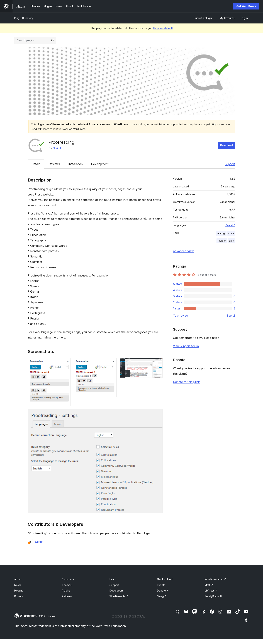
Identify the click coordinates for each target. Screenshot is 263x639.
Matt (209, 584)
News (17, 584)
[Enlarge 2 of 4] (112, 362)
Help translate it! (163, 28)
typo (231, 240)
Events (161, 584)
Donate (163, 590)
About (17, 579)
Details (35, 164)
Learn (112, 579)
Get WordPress (246, 6)
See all (231, 315)
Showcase (68, 579)
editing (221, 233)
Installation (75, 164)
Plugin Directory (23, 18)
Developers (116, 590)
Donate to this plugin (186, 382)
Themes (67, 584)
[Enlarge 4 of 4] (158, 414)
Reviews (54, 164)
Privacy (18, 596)
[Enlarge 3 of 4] (158, 362)
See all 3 (230, 225)
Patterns (67, 596)
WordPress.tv (118, 596)
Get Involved (164, 579)
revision (222, 240)
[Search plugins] (52, 40)
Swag (162, 596)
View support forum (186, 346)
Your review (180, 315)
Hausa (51, 616)
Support (230, 164)
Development (100, 164)
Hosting (18, 590)
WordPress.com (215, 579)
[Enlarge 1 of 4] (66, 362)
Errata (231, 233)
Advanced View (183, 251)
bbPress (211, 590)
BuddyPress (213, 596)
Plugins (66, 590)
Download (226, 145)
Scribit (57, 148)
